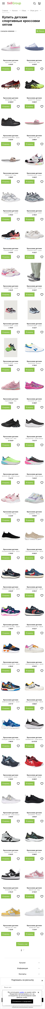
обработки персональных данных (22, 1007)
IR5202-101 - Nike (10, 175)
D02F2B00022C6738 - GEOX (34, 551)
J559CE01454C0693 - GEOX (10, 702)
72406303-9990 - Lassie (10, 325)
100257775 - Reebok (34, 100)
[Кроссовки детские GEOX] (10, 123)
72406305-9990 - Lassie (34, 325)
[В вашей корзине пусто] (39, 3)
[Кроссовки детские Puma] (10, 499)
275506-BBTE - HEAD (10, 777)
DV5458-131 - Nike (10, 890)
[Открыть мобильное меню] (3, 3)
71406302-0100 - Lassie (10, 213)
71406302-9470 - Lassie (34, 213)
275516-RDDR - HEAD (34, 777)
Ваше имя (7, 987)
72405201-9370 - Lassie (34, 250)
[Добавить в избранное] (18, 69)
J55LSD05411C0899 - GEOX (34, 702)
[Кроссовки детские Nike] (10, 48)
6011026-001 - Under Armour (34, 476)
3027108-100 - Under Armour (10, 814)
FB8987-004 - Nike (10, 438)
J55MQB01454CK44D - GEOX (11, 739)
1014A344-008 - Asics (34, 852)
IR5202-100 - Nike (34, 137)
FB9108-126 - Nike (10, 927)
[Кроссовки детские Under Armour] (34, 424)
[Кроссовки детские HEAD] (10, 762)
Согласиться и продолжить (22, 1001)
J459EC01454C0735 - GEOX (34, 626)
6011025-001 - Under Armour (34, 438)
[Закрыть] (38, 992)
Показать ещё (23, 944)
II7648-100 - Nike (34, 927)
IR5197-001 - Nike (34, 62)
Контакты (22, 974)
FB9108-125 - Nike (34, 890)
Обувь (24, 10)
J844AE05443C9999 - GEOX (10, 137)
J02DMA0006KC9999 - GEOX (11, 551)
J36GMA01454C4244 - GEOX (11, 589)
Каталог (15, 10)
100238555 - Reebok (34, 814)
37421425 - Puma (10, 514)
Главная (5, 10)
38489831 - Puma (34, 514)
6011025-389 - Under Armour (10, 476)
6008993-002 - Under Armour (34, 739)
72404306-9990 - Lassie (10, 250)
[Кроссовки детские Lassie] (34, 160)
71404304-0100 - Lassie (34, 175)
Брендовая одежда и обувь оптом (14, 3)
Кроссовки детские (10, 60)
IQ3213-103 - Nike (10, 62)
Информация (22, 968)
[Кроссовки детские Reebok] (34, 85)
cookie (21, 992)
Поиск (34, 3)
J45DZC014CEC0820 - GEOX (11, 664)
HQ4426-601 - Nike (10, 401)
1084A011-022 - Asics (10, 852)
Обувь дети (34, 10)
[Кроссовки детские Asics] (34, 386)
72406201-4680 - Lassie (10, 288)
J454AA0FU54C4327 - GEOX (34, 589)
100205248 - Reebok (34, 363)
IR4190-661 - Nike (10, 100)
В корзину (6, 69)
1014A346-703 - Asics (34, 401)
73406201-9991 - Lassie (10, 363)
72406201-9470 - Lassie (34, 288)
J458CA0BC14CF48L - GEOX (11, 626)
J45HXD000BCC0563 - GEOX (34, 664)
